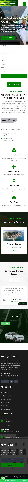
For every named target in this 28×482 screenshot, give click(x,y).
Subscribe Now (12, 465)
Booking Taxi (7, 399)
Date (2, 60)
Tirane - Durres (14, 244)
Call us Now (13, 84)
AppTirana (10, 477)
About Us (6, 392)
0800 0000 (7, 425)
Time (2, 67)
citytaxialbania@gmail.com (11, 431)
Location (3, 45)
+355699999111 (8, 421)
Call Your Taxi (14, 251)
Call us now (7, 37)
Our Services (7, 406)
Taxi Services (7, 396)
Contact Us (6, 409)
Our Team (6, 402)
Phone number (5, 53)
